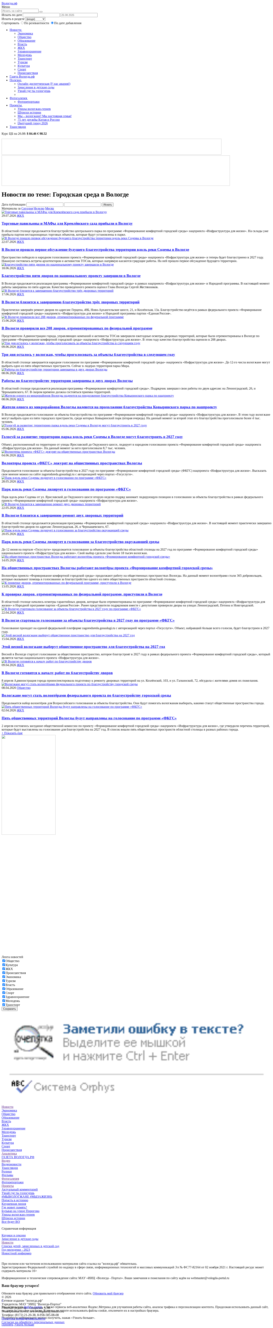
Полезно (16, 80)
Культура (24, 65)
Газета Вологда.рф (22, 76)
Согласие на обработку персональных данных (33, 1322)
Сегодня (27, 208)
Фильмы (7, 1175)
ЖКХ (21, 47)
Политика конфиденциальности (23, 1318)
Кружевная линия (14, 1203)
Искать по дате (12, 15)
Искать (108, 204)
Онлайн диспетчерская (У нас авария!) (44, 83)
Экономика (25, 33)
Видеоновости (11, 1164)
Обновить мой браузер (108, 1293)
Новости (16, 30)
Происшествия (28, 73)
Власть (22, 44)
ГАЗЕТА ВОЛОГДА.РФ (18, 1157)
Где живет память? (14, 1207)
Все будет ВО (11, 1221)
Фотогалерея (19, 98)
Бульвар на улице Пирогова (20, 1211)
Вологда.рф (9, 3)
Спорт (22, 69)
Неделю (39, 208)
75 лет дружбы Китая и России (39, 119)
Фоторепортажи (29, 101)
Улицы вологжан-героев (34, 109)
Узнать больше (24, 1324)
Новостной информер (16, 1253)
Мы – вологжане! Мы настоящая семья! (45, 116)
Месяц (49, 208)
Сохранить (9, 1008)
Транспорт (25, 58)
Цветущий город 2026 (33, 123)
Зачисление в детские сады (36, 87)
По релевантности (37, 23)
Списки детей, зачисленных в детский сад (30, 1246)
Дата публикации (14, 204)
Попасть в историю (15, 1200)
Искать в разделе (13, 19)
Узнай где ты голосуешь (34, 91)
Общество (24, 37)
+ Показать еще (12, 733)
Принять (7, 1324)
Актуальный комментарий (20, 1189)
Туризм (23, 62)
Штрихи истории (29, 112)
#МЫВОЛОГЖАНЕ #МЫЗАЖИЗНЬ (27, 1196)
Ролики (7, 1171)
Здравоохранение (29, 51)
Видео (6, 1160)
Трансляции (18, 127)
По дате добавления (67, 23)
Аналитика (9, 1153)
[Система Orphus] (136, 1099)
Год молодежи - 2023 (16, 1249)
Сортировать (10, 23)
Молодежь (25, 55)
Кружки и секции (14, 1235)
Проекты (16, 105)
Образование (26, 40)
